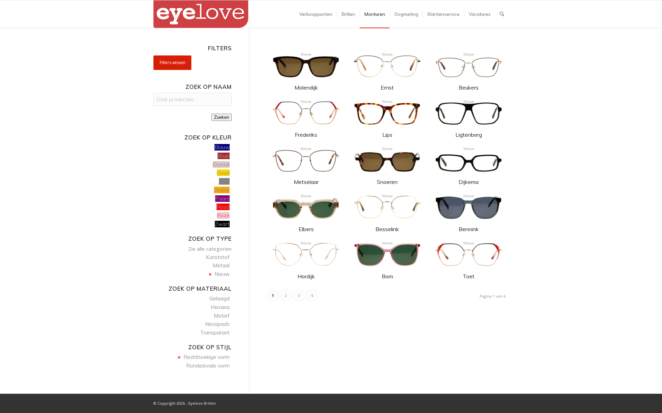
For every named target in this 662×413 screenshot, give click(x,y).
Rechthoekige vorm (206, 357)
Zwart (222, 224)
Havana (220, 307)
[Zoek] (502, 14)
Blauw (222, 147)
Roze (223, 215)
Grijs (224, 181)
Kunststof (218, 257)
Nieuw (222, 274)
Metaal (221, 265)
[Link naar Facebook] (483, 402)
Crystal (221, 164)
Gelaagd (219, 298)
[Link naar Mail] (503, 402)
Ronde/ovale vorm (208, 365)
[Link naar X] (472, 402)
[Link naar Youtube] (493, 402)
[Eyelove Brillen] (200, 14)
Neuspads (217, 324)
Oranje (222, 190)
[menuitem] (316, 14)
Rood (223, 207)
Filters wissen (172, 62)
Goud (223, 172)
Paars (222, 198)
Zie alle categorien (210, 248)
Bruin (224, 156)
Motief (222, 315)
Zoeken (221, 117)
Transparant (215, 332)
